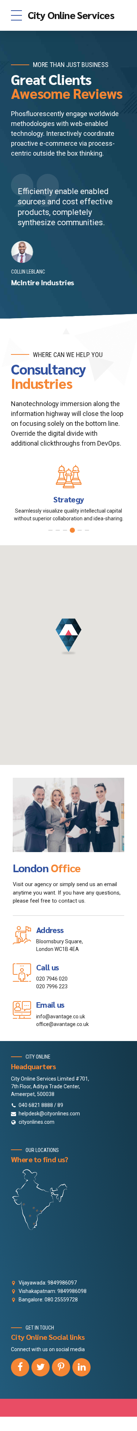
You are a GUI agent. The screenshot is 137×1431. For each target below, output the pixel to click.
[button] (68, 637)
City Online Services (71, 14)
